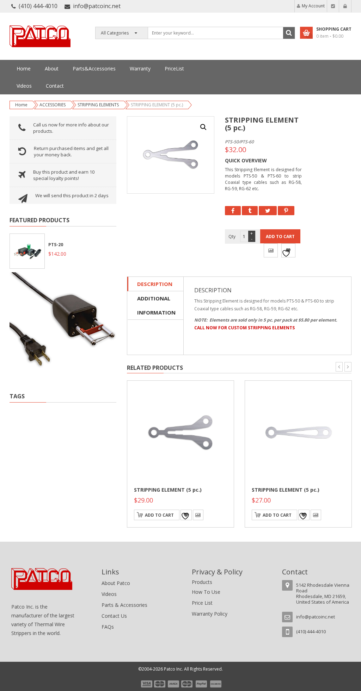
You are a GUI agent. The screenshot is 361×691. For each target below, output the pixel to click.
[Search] (289, 33)
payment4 (187, 683)
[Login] (345, 6)
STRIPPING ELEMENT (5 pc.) (168, 489)
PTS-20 (55, 245)
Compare (271, 250)
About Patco (116, 583)
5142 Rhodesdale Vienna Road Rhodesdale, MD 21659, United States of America (322, 593)
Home (21, 105)
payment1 (146, 683)
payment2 (160, 683)
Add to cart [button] (159, 515)
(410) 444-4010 (38, 6)
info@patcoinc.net (97, 6)
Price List (202, 602)
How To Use (206, 592)
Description (154, 283)
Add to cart (280, 236)
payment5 (201, 683)
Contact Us (114, 615)
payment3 (173, 683)
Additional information (156, 305)
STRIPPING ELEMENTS (98, 105)
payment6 (215, 683)
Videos (109, 594)
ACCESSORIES (52, 105)
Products (202, 582)
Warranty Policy (209, 613)
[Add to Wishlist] (288, 250)
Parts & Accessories (124, 605)
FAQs (108, 626)
